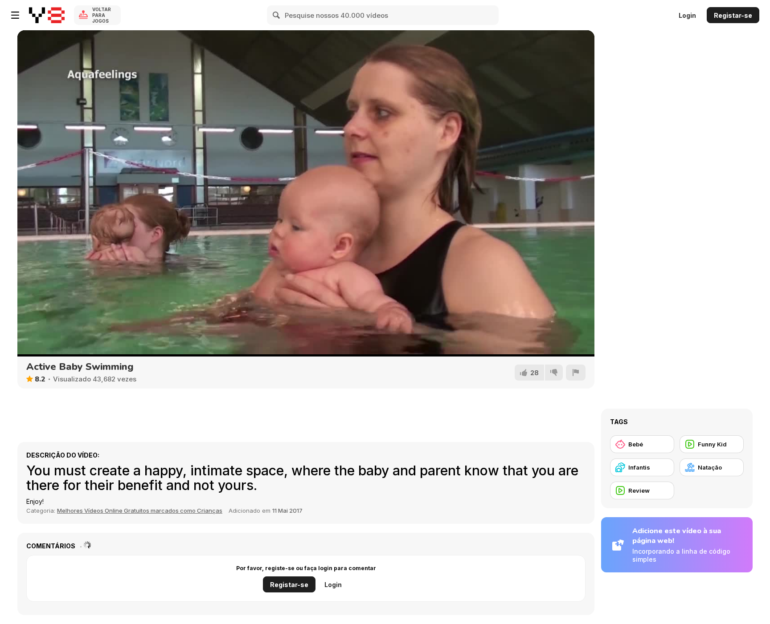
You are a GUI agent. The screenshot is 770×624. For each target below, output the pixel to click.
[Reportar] (576, 373)
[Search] (277, 15)
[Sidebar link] (15, 15)
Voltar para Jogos (101, 15)
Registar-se (733, 15)
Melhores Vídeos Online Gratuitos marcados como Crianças (139, 510)
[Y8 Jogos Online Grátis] (47, 15)
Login (687, 15)
